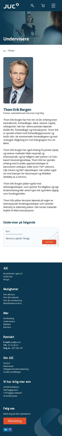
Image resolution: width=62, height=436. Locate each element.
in (5, 429)
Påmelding (15, 421)
